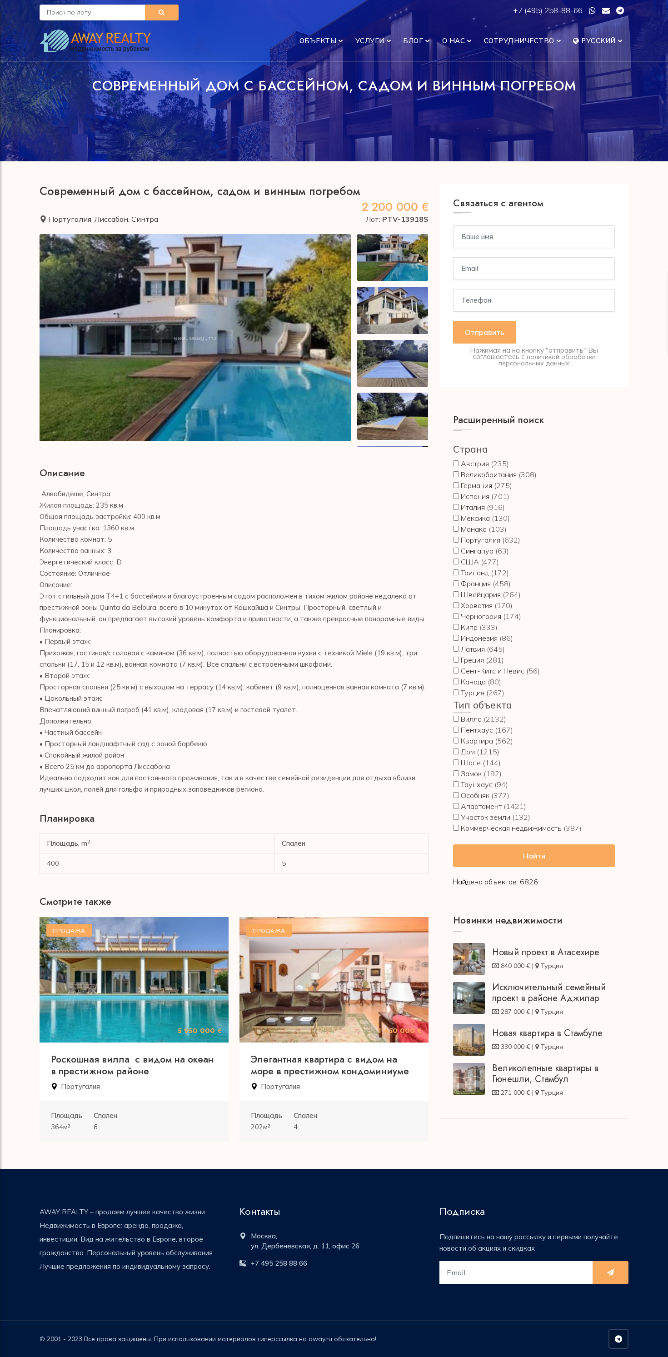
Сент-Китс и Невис (492, 670)
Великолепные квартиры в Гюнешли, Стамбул (545, 1074)
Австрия (475, 463)
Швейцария (481, 594)
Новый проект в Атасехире (545, 952)
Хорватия (477, 605)
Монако (474, 529)
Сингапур (477, 550)
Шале (471, 762)
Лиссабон (111, 219)
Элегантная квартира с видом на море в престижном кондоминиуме (330, 1065)
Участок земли (485, 817)
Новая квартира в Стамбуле (547, 1033)
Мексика (475, 518)
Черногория (481, 616)
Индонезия (479, 638)
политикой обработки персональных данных (547, 360)
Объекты (318, 40)
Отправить (484, 332)
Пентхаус (477, 729)
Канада (473, 681)
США (470, 561)
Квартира (477, 740)
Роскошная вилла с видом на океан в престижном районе (132, 1065)
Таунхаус (477, 784)
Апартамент (481, 806)
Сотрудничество (519, 40)
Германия (476, 485)
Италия (473, 507)
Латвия (473, 649)
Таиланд (475, 572)
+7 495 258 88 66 (279, 1263)
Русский (597, 40)
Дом (468, 751)
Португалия (70, 219)
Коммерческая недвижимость (511, 828)
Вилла (471, 718)
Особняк (475, 795)
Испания (475, 496)
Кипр (469, 627)
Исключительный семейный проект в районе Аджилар (549, 993)
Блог (413, 40)
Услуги (369, 40)
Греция (472, 659)
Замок (471, 773)
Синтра (144, 219)
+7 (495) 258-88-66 (548, 10)
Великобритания (489, 474)
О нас (453, 40)
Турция (472, 692)
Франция (476, 583)
